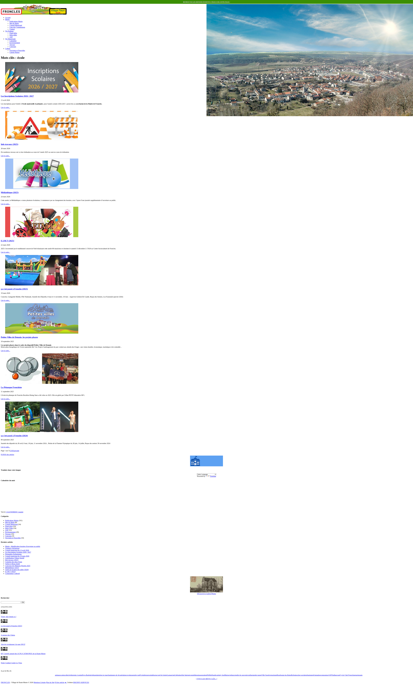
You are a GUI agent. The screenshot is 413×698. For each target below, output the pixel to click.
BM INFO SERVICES (81, 682)
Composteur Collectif (12, 573)
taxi (154, 675)
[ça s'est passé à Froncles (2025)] (41, 285)
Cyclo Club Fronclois (347, 675)
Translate (213, 476)
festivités (91, 675)
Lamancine (171, 675)
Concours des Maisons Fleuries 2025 (17, 566)
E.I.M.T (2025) (7, 241)
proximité (150, 675)
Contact (12, 29)
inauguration (202, 675)
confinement (251, 675)
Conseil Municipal (15, 25)
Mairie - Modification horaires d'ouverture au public (22, 546)
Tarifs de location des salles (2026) (17, 570)
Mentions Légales (40, 682)
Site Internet (186, 675)
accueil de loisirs (161, 675)
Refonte (294, 675)
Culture (7, 48)
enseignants (358, 675)
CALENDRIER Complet (14, 512)
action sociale (301, 675)
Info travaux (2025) (9, 144)
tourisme (274, 675)
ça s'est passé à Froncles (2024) (14, 436)
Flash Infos (13, 33)
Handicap (215, 675)
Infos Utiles (9, 528)
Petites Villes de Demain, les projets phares (19, 337)
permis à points (77, 675)
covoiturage (130, 675)
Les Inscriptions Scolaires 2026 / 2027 (17, 96)
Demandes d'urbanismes (13, 554)
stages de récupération (118, 675)
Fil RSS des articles (7, 454)
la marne (259, 675)
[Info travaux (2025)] (41, 140)
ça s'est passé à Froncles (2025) (14, 289)
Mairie (7, 19)
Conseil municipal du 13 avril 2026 (17, 550)
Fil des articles (59, 682)
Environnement (14, 43)
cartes (63, 675)
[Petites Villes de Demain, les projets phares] (41, 333)
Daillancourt (336, 675)
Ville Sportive (266, 675)
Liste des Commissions (17, 27)
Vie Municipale (10, 39)
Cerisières (143, 675)
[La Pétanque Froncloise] (41, 383)
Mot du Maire (14, 23)
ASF (11, 37)
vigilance (232, 675)
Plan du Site (50, 682)
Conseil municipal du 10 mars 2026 (17, 556)
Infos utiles (13, 35)
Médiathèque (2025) (9, 192)
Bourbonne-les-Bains (284, 675)
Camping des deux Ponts (13, 562)
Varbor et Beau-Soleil (12, 564)
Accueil (7, 17)
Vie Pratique (9, 31)
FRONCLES (5, 682)
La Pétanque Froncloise (11, 387)
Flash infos (9, 526)
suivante (16, 451)
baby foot (221, 675)
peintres (97, 675)
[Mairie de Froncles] (206, 466)
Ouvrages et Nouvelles (17, 50)
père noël (137, 675)
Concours (12, 47)
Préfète (209, 675)
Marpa (227, 675)
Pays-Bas (85, 675)
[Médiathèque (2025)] (41, 188)
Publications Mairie (16, 21)
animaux (58, 675)
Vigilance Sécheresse (12, 548)
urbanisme (309, 675)
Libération (178, 675)
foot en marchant (105, 675)
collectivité (68, 675)
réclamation (317, 675)
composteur (324, 675)
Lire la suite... (5, 107)
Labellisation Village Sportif (14, 558)
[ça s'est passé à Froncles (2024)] (41, 431)
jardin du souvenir (241, 675)
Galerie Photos (14, 52)
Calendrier (13, 41)
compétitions (194, 675)
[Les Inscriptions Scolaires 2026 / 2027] (41, 92)
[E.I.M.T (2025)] (41, 236)
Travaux (12, 45)
